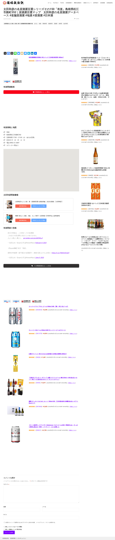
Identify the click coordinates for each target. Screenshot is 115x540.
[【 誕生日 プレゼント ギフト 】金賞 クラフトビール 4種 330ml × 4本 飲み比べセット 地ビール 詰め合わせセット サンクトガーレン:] (15, 387)
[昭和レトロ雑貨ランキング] (36, 302)
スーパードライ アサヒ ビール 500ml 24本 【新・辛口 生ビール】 (48, 306)
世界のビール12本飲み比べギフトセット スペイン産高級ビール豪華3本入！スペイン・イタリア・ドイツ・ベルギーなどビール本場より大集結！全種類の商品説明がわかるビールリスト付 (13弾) (95, 241)
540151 (38, 61)
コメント (6, 484)
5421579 (39, 333)
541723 (91, 209)
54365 (38, 383)
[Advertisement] (41, 38)
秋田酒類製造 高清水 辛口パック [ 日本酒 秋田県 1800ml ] (46, 57)
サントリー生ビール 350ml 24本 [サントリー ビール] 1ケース (47, 330)
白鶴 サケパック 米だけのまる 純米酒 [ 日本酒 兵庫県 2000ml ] (48, 354)
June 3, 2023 (39, 257)
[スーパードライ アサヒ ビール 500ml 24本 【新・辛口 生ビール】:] (15, 316)
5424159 (91, 140)
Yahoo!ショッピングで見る (39, 206)
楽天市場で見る (22, 206)
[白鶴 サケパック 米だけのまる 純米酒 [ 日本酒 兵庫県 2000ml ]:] (15, 363)
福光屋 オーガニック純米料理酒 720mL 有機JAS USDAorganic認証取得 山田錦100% (95, 170)
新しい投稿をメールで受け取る (13, 529)
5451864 (39, 406)
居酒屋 (55, 23)
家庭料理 (50, 23)
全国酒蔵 (102, 2)
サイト (5, 514)
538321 (38, 430)
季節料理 (45, 23)
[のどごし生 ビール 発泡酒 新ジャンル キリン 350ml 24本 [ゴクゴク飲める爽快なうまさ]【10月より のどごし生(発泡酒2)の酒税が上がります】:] (95, 118)
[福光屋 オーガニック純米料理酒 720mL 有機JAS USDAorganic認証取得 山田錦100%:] (95, 156)
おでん (35, 23)
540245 (91, 65)
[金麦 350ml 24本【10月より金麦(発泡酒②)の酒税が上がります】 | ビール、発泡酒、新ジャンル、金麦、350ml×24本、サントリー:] (95, 81)
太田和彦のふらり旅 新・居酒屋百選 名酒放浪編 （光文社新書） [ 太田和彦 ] (38, 201)
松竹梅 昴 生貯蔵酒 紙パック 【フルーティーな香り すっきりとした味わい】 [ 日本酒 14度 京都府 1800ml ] (95, 59)
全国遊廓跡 (69, 2)
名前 (4, 506)
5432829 (39, 310)
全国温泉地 (109, 2)
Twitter (62, 2)
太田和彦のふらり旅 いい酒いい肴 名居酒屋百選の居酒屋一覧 (18, 23)
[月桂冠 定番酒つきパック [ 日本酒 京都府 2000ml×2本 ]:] (95, 191)
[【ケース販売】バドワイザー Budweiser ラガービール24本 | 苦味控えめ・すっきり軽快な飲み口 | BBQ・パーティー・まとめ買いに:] (15, 434)
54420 (91, 175)
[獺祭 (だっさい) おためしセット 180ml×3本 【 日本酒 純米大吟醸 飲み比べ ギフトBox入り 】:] (15, 411)
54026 (38, 357)
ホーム (49, 2)
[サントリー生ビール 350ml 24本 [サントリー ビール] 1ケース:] (15, 340)
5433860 (91, 102)
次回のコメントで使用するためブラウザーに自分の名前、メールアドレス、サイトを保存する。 (30, 522)
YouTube (55, 2)
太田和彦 (95, 2)
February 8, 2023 (40, 243)
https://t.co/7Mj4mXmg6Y (60, 253)
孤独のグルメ (87, 2)
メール (44, 506)
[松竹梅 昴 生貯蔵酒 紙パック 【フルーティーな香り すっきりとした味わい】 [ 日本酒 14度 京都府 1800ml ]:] (95, 45)
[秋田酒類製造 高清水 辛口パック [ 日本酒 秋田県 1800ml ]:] (15, 67)
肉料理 (60, 23)
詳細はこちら (72, 60)
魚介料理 (66, 23)
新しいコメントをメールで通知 (13, 526)
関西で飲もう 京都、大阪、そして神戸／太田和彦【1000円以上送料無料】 (37, 216)
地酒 (40, 23)
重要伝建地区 (77, 2)
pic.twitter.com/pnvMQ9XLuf (33, 238)
